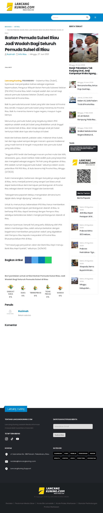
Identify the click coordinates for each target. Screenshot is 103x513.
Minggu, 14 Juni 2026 (77, 65)
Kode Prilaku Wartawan (66, 503)
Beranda (8, 27)
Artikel (17, 27)
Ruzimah (11, 54)
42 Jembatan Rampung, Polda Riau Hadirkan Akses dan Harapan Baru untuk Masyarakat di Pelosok (87, 118)
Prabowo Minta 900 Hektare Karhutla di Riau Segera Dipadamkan (86, 232)
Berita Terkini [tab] (84, 193)
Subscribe (59, 435)
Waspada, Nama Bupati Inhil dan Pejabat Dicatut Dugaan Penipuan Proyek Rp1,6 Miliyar (87, 268)
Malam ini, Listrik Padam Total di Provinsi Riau (87, 102)
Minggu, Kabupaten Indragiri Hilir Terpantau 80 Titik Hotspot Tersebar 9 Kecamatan (88, 286)
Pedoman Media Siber (25, 503)
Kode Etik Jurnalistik (45, 503)
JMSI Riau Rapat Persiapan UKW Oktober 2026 (86, 215)
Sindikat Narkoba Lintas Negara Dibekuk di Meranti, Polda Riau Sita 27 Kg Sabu (87, 133)
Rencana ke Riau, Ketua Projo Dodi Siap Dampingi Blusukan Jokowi (87, 87)
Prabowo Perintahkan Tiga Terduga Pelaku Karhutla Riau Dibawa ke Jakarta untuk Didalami (87, 250)
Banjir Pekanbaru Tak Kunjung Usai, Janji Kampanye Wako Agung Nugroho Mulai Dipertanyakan (82, 71)
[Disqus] (35, 362)
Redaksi (9, 503)
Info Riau (23, 54)
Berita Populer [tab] (83, 198)
